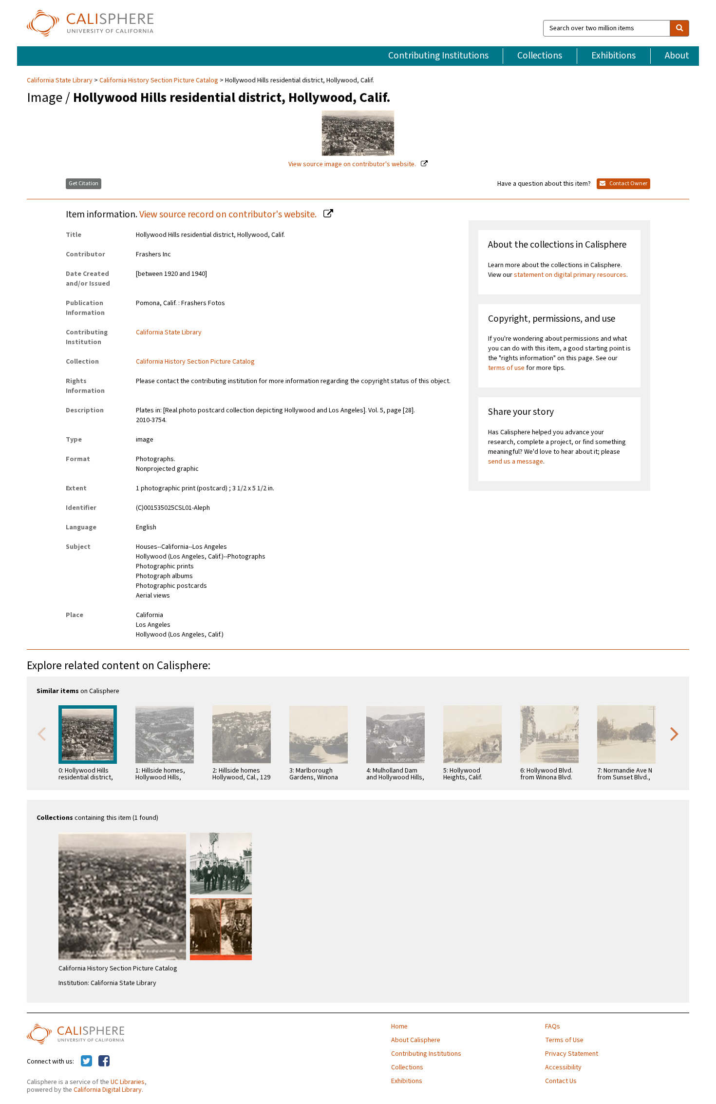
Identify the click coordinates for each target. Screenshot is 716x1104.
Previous (41, 733)
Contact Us (561, 1081)
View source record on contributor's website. (229, 214)
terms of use (506, 368)
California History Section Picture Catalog (158, 80)
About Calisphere (415, 1040)
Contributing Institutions (438, 55)
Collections (539, 55)
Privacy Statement (571, 1053)
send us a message (515, 461)
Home (399, 1026)
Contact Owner (627, 183)
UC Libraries (128, 1082)
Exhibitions (613, 55)
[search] (679, 28)
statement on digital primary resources (570, 275)
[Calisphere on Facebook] (104, 1061)
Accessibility (563, 1067)
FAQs (552, 1026)
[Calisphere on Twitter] (86, 1061)
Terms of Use (564, 1040)
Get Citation (83, 183)
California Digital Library (108, 1090)
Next (674, 733)
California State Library (60, 80)
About (677, 55)
